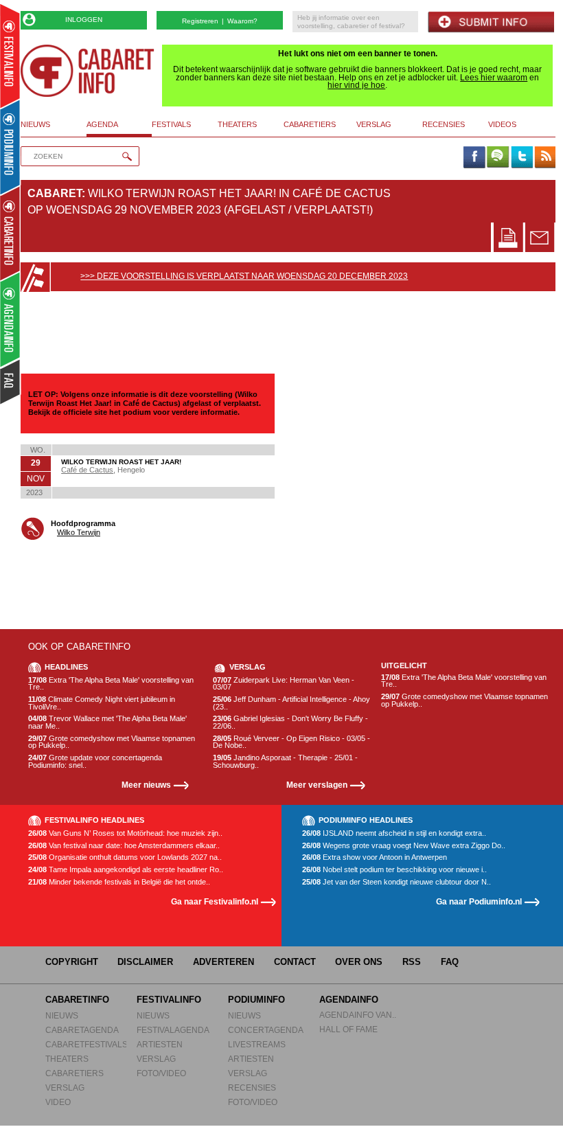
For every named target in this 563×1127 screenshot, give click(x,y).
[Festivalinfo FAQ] (10, 381)
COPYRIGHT (71, 962)
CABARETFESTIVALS (86, 1044)
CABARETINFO (77, 999)
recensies (443, 124)
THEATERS (67, 1058)
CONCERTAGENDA (265, 1029)
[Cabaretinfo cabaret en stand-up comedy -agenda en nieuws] (10, 233)
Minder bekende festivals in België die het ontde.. (119, 882)
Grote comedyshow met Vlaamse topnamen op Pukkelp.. (111, 742)
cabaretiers (310, 124)
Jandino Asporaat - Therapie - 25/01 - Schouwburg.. (285, 761)
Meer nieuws (146, 784)
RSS (411, 962)
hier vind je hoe (356, 85)
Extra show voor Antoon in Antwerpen (374, 857)
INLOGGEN (83, 19)
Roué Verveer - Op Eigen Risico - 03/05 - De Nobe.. (291, 742)
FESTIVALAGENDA (173, 1029)
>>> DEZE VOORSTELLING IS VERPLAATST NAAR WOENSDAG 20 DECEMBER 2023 (244, 276)
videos (502, 124)
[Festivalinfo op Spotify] (497, 158)
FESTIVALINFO (169, 999)
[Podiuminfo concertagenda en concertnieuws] (10, 146)
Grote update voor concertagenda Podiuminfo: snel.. (95, 761)
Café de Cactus (87, 470)
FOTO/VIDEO (161, 1073)
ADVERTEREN (223, 962)
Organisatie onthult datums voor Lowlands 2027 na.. (125, 857)
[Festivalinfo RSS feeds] (545, 158)
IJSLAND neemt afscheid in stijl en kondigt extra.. (394, 833)
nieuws (35, 124)
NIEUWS (61, 1015)
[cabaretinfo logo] (87, 71)
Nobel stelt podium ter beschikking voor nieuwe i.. (394, 870)
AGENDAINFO (348, 999)
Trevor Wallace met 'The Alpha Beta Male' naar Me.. (107, 722)
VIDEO (58, 1101)
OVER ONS (358, 962)
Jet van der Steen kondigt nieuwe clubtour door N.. (396, 882)
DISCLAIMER (145, 962)
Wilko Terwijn (78, 532)
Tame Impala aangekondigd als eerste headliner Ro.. (125, 870)
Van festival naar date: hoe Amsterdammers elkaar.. (124, 846)
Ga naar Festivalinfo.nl (214, 901)
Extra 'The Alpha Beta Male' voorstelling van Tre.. (111, 683)
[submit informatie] (491, 22)
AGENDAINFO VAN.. (357, 1014)
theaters (237, 124)
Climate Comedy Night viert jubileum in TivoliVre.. (101, 703)
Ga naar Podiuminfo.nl (479, 901)
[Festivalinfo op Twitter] (521, 158)
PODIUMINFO (256, 999)
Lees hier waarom (493, 77)
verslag (373, 124)
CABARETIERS (74, 1073)
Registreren (200, 21)
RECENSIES (252, 1087)
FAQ (450, 962)
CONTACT (295, 962)
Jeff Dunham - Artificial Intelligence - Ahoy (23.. (291, 703)
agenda (102, 124)
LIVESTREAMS (257, 1044)
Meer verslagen (316, 784)
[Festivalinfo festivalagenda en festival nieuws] (10, 56)
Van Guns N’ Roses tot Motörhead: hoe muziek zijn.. (125, 833)
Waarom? (242, 21)
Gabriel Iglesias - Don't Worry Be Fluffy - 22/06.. (290, 722)
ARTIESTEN (160, 1044)
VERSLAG (64, 1087)
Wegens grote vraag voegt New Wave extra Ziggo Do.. (403, 846)
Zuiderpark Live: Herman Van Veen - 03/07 (283, 683)
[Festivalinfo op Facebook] (473, 158)
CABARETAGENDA (82, 1029)
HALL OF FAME (348, 1029)
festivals (171, 124)
